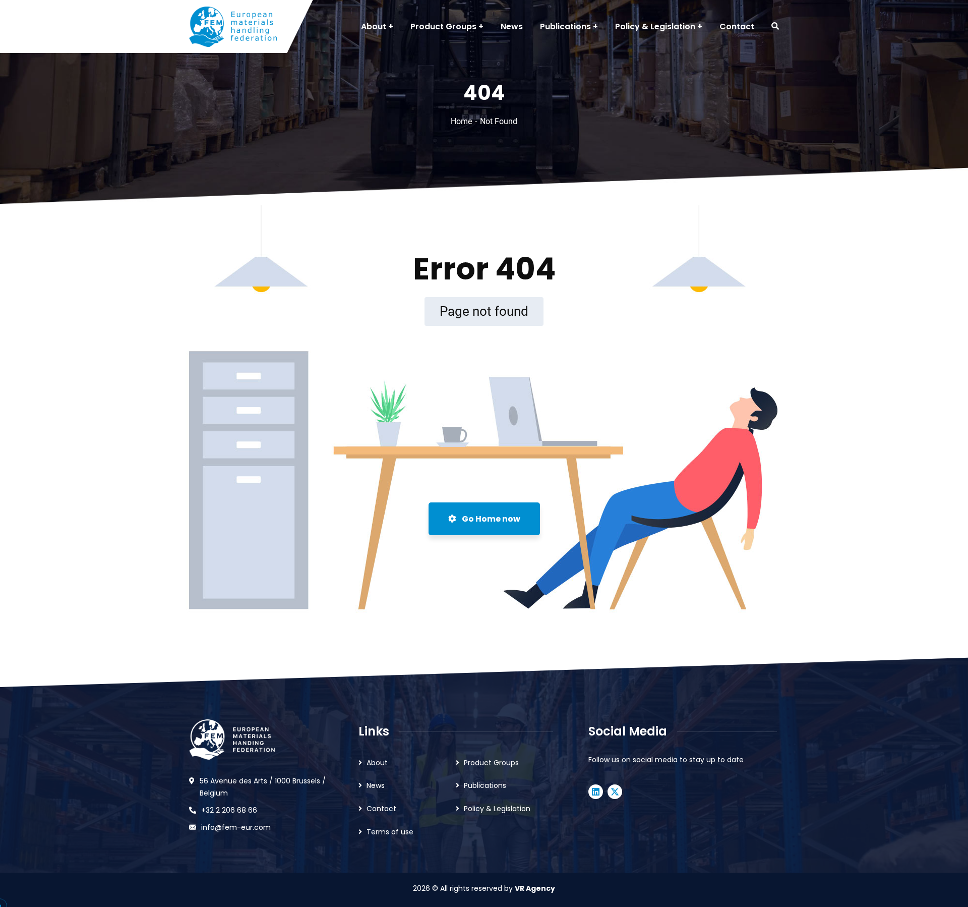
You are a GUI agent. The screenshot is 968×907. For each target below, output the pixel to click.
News (376, 785)
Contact (381, 809)
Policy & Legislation (497, 809)
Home (461, 121)
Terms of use (390, 832)
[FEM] (233, 27)
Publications (485, 785)
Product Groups (491, 763)
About (377, 763)
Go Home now (490, 519)
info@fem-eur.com (236, 827)
